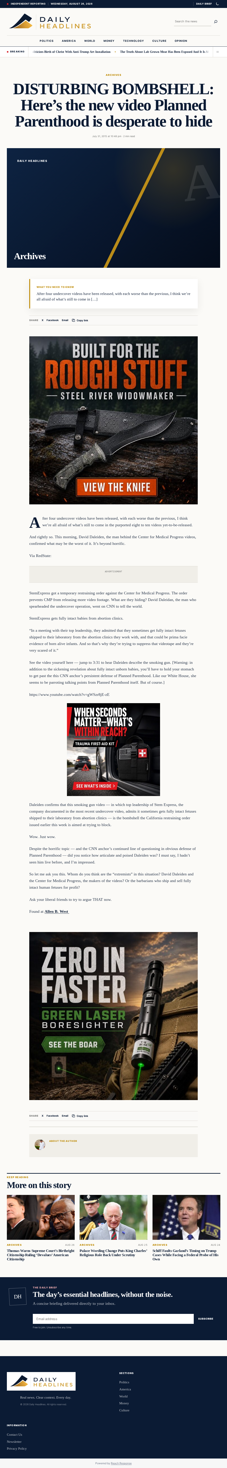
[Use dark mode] (217, 4)
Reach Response (121, 1463)
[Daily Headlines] (50, 21)
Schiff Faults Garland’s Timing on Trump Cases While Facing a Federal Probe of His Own (185, 1255)
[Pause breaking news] (216, 52)
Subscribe (205, 1318)
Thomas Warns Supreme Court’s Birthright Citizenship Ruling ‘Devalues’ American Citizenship (40, 1255)
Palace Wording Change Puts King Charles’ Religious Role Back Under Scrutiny (113, 1253)
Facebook (53, 320)
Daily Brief (204, 3)
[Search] (215, 21)
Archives (113, 75)
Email (65, 320)
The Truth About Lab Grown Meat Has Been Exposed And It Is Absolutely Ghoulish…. (154, 52)
